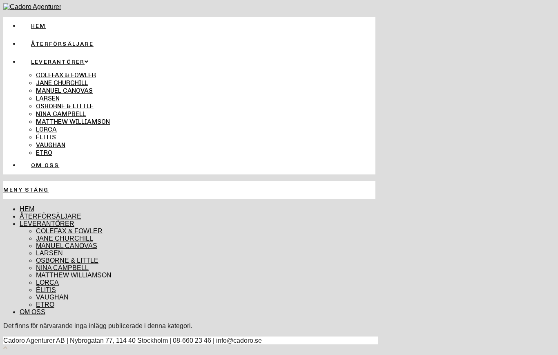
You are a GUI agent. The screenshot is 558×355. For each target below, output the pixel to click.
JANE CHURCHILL (64, 238)
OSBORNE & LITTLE (67, 260)
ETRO (45, 304)
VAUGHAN (52, 297)
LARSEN (49, 253)
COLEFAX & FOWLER (69, 231)
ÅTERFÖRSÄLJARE (50, 216)
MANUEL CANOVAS (66, 245)
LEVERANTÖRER (47, 223)
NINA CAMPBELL (62, 267)
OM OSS (32, 311)
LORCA (47, 282)
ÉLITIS (46, 289)
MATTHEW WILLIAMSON (74, 275)
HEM (27, 208)
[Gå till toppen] (5, 347)
